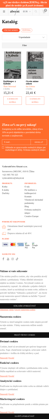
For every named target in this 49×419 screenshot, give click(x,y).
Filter (24, 45)
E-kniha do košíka (12, 100)
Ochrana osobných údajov (34, 150)
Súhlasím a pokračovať (24, 306)
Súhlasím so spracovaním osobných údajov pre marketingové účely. (25, 148)
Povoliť (11, 358)
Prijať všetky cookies (24, 335)
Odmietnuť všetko (7, 310)
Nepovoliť (4, 358)
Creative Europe (31, 216)
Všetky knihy (11, 30)
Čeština (26, 30)
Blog (26, 206)
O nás (27, 186)
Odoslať (39, 142)
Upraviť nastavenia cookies (24, 310)
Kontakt (27, 196)
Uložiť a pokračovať (24, 416)
